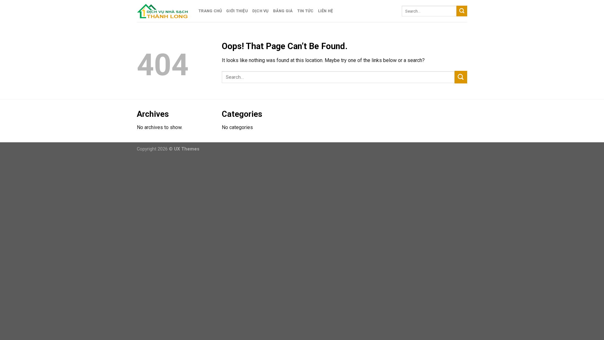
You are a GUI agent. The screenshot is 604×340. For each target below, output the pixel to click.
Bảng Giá (283, 10)
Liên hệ (325, 10)
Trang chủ (210, 10)
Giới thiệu (237, 10)
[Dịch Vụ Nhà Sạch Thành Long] (163, 10)
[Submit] (461, 11)
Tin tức (305, 10)
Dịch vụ (260, 10)
